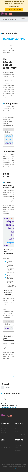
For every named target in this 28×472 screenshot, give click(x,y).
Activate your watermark (9, 407)
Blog (16, 431)
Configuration (6, 399)
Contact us (4, 432)
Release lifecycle (5, 447)
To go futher (4, 403)
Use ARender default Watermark (10, 397)
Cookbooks (4, 19)
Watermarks (13, 19)
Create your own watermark (9, 405)
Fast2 (16, 447)
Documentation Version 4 (14, 18)
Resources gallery (20, 434)
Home (3, 18)
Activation (5, 401)
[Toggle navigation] (25, 14)
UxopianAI (18, 450)
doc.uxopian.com (14, 7)
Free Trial (17, 429)
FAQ (2, 445)
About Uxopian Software (5, 429)
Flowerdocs (18, 445)
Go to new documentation (14, 9)
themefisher (21, 466)
